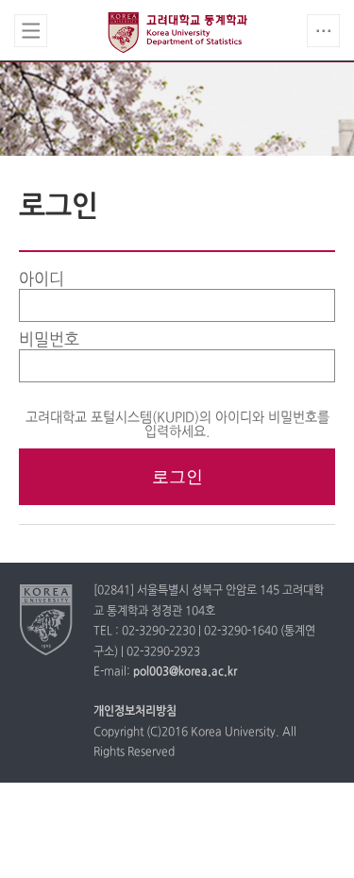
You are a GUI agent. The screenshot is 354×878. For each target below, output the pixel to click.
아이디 (41, 280)
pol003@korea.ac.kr (185, 672)
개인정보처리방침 (135, 711)
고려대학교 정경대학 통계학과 (177, 32)
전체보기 (30, 30)
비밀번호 (49, 340)
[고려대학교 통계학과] (47, 619)
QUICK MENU (323, 30)
